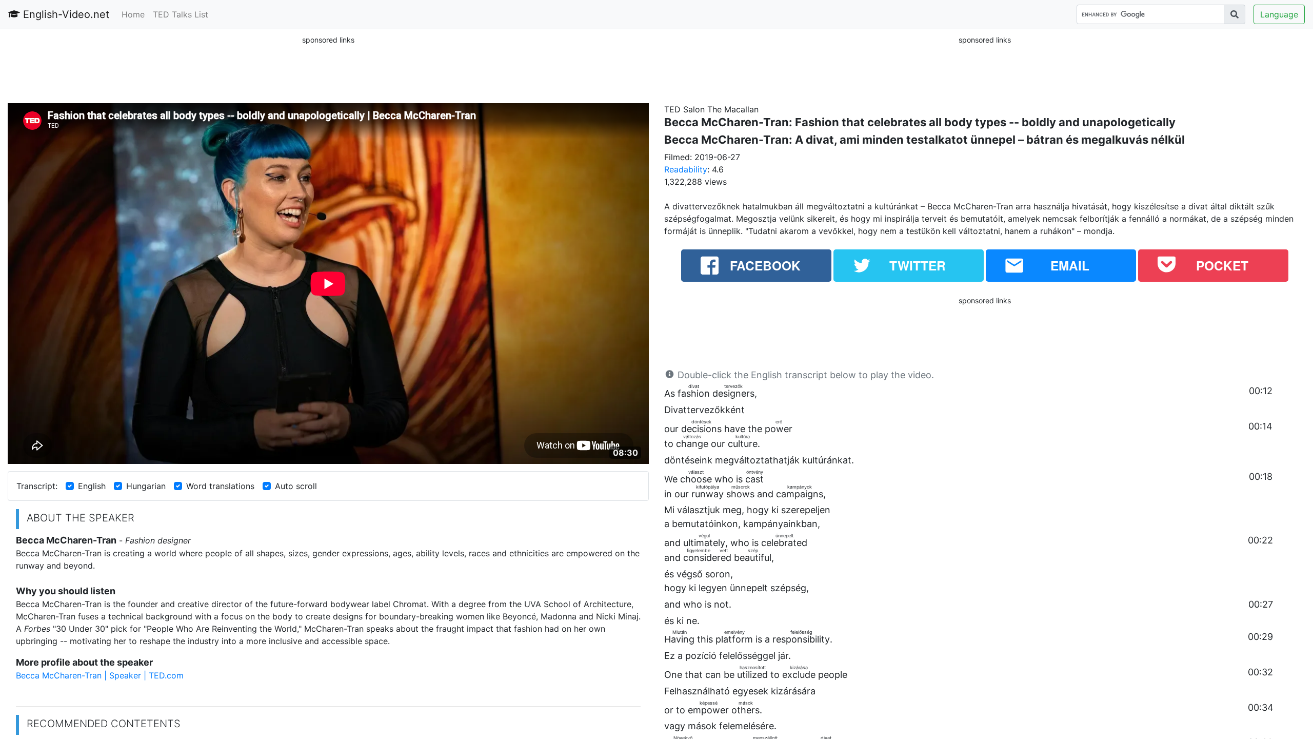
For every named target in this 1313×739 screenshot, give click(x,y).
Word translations (220, 486)
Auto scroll (296, 486)
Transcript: (36, 486)
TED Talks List (180, 14)
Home (133, 14)
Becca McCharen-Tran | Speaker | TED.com (100, 675)
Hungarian (146, 486)
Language (1279, 14)
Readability (685, 169)
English (92, 486)
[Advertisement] (328, 69)
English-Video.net (64, 14)
